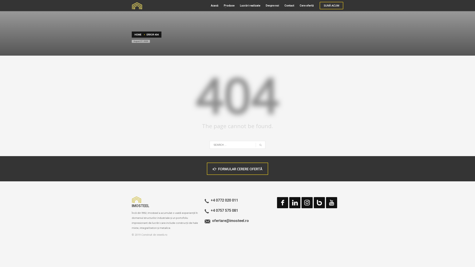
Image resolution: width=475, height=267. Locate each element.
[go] (260, 145)
